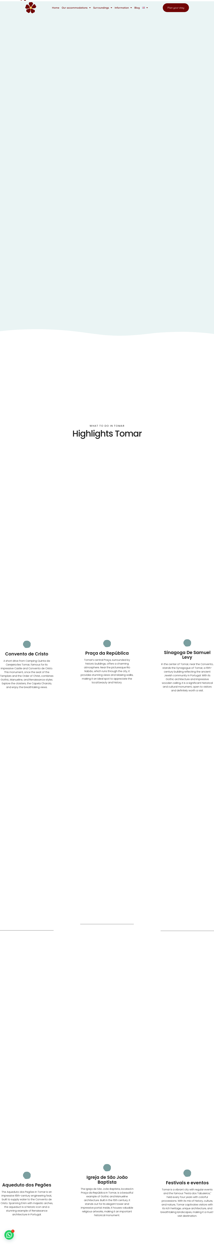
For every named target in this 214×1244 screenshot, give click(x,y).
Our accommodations (75, 7)
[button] (9, 1235)
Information (122, 7)
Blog (137, 7)
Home (55, 7)
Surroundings (101, 7)
